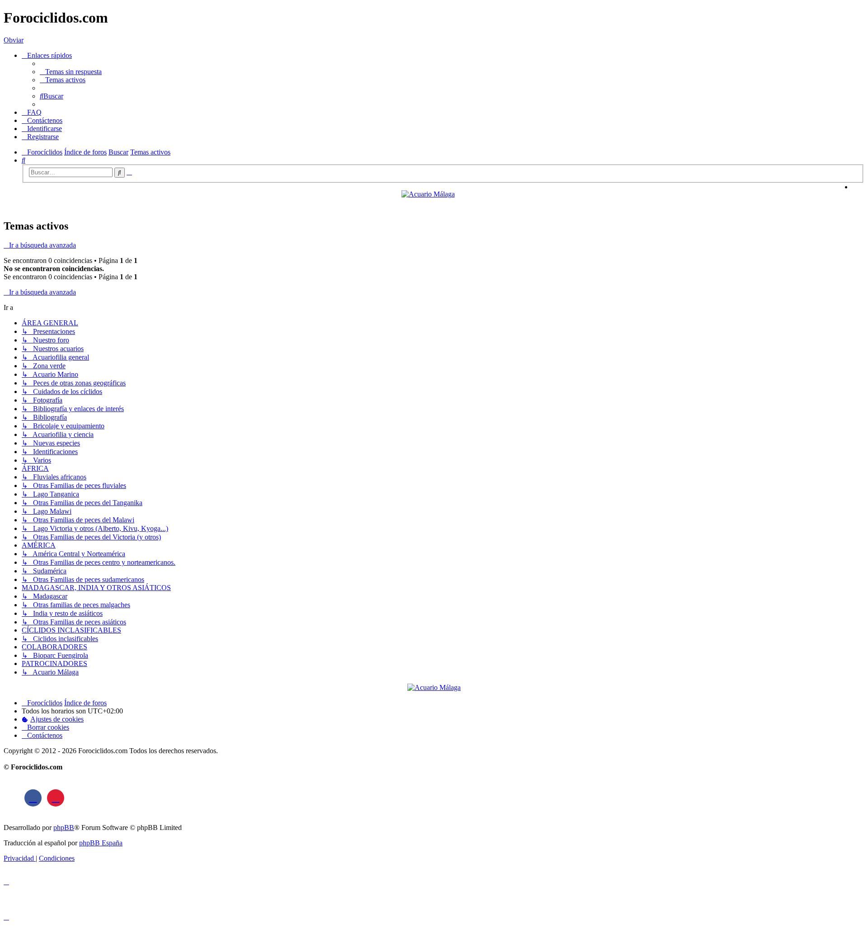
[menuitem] (71, 71)
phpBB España (101, 843)
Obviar (14, 40)
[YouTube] (55, 797)
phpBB (63, 827)
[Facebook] (33, 797)
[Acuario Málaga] (428, 194)
